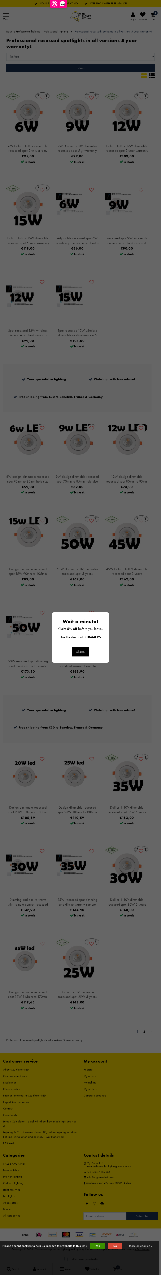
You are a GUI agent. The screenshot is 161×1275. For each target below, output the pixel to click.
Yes (97, 1246)
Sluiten (80, 652)
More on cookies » (141, 1246)
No (115, 1246)
